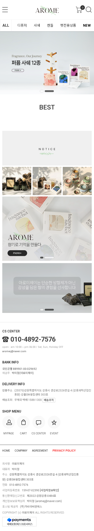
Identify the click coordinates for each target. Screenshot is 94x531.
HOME (6, 450)
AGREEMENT (40, 450)
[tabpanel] (47, 62)
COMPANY (21, 450)
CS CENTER (11, 331)
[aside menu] (5, 9)
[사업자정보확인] (49, 490)
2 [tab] (49, 91)
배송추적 (49, 400)
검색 (89, 10)
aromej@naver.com (14, 351)
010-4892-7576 (33, 339)
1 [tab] (41, 91)
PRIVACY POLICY (64, 450)
